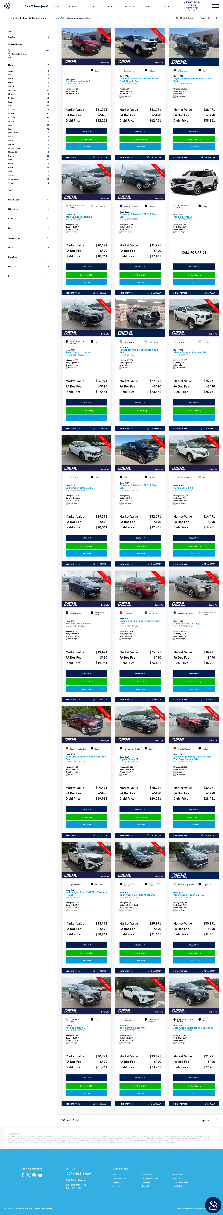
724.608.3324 (101, 157)
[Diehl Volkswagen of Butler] (7, 6)
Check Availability (86, 139)
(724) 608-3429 (192, 3)
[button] (109, 46)
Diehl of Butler (73, 157)
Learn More (86, 146)
